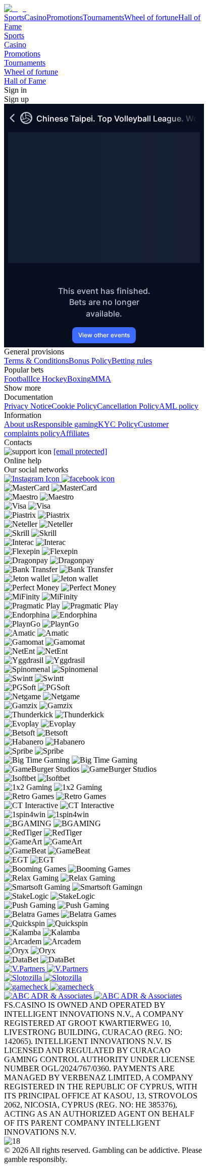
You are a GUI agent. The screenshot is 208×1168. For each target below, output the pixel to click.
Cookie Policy (74, 406)
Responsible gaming (65, 424)
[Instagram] (33, 478)
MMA (101, 379)
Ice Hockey (48, 379)
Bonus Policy (90, 360)
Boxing (79, 379)
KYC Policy (118, 424)
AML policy (178, 406)
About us (18, 424)
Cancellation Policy (128, 406)
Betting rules (132, 360)
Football (17, 379)
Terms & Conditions (36, 360)
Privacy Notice (27, 406)
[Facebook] (88, 478)
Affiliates (74, 433)
